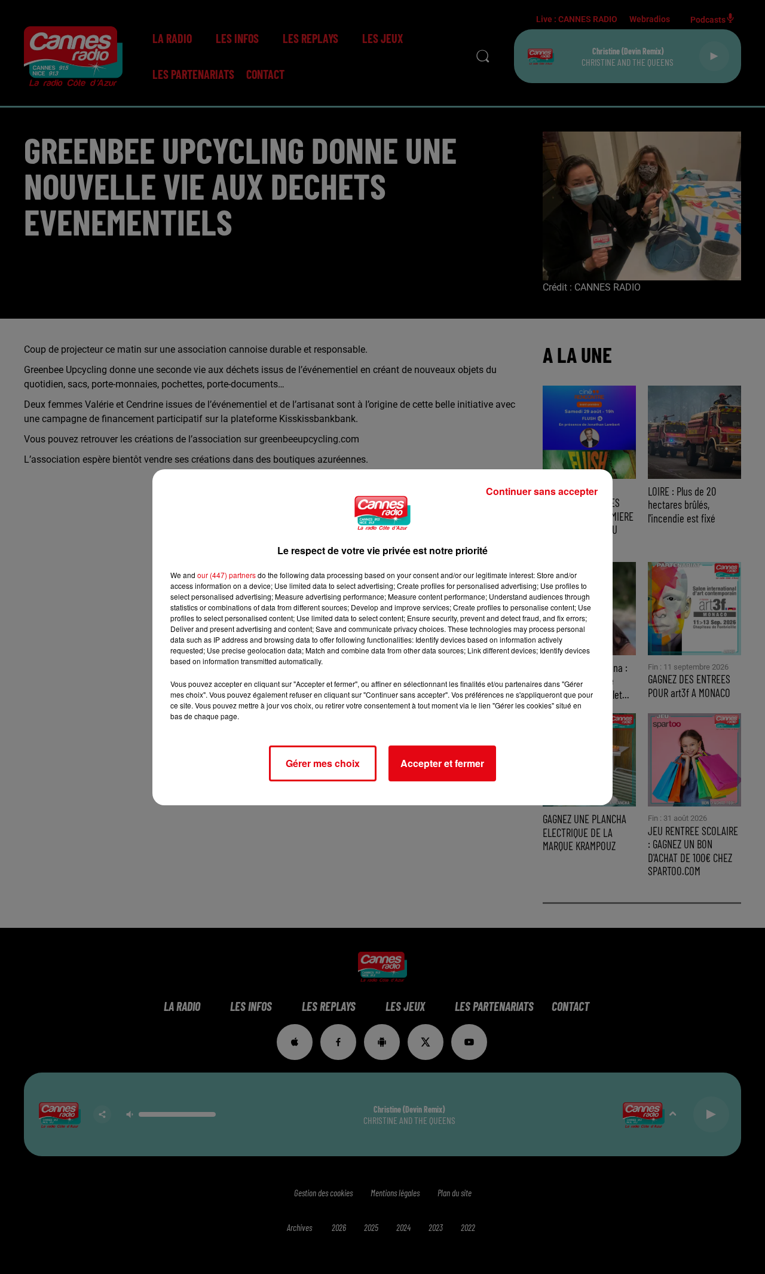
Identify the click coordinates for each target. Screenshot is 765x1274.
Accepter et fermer (442, 763)
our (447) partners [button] (226, 575)
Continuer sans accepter (542, 491)
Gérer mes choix (323, 763)
